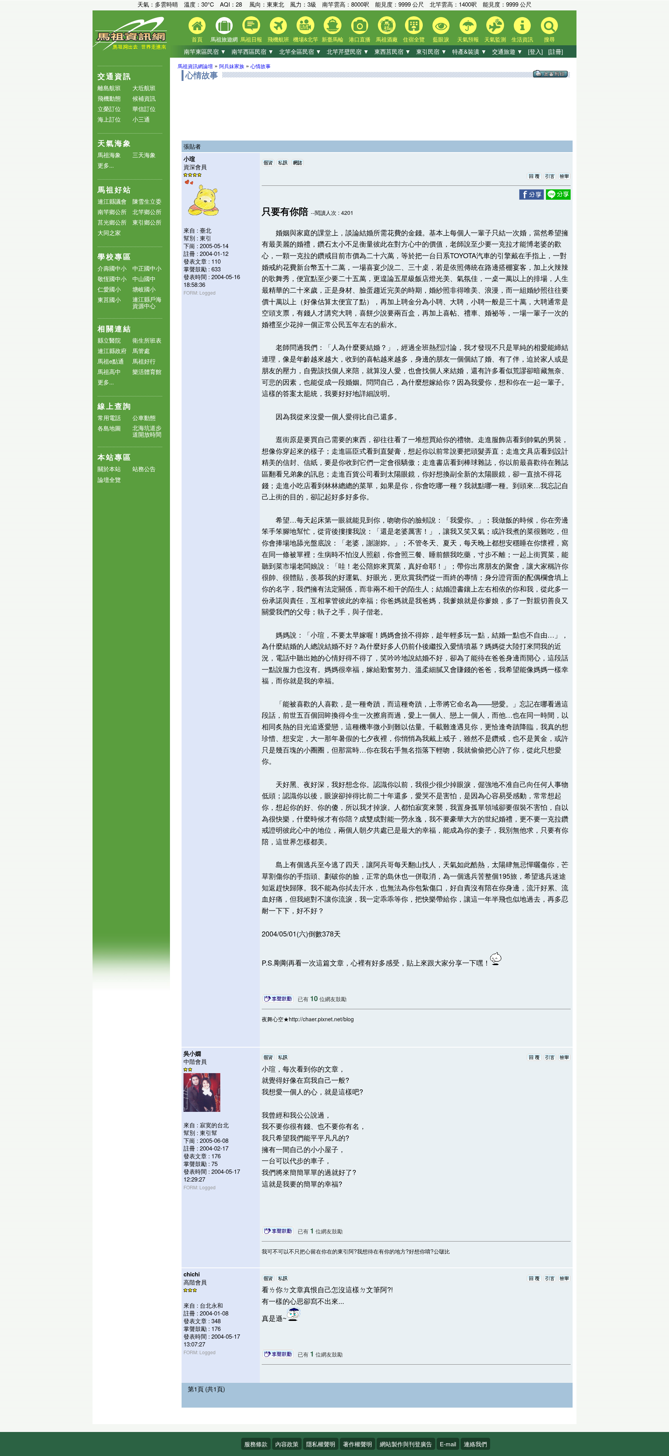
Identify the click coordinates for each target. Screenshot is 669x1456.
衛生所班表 (146, 340)
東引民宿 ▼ (431, 51)
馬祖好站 (115, 189)
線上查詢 (115, 406)
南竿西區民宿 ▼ (253, 51)
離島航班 (109, 87)
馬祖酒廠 (387, 39)
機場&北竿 (305, 39)
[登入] (535, 51)
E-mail (448, 1444)
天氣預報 (468, 39)
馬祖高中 (109, 371)
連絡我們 (475, 1444)
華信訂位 (144, 108)
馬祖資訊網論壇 (195, 66)
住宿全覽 (414, 39)
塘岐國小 (144, 289)
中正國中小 (146, 268)
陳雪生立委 (146, 201)
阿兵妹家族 (231, 66)
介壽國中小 (112, 268)
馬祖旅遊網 (224, 39)
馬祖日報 (251, 39)
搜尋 (549, 39)
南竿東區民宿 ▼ (205, 51)
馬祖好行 (144, 361)
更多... (106, 165)
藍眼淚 (441, 39)
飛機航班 (278, 39)
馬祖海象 (109, 154)
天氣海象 (115, 143)
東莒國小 (109, 299)
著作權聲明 (357, 1444)
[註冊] (555, 51)
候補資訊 (144, 98)
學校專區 (115, 256)
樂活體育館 (146, 371)
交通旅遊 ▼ (507, 51)
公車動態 (144, 417)
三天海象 (144, 154)
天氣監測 (495, 39)
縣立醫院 (109, 340)
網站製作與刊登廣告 (406, 1444)
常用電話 (109, 417)
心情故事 (260, 66)
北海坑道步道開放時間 (146, 430)
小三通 (141, 119)
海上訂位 (109, 119)
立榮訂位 (109, 108)
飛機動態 (109, 98)
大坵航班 (144, 87)
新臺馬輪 (332, 39)
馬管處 (141, 350)
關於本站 (109, 469)
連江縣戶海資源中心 (146, 302)
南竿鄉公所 (112, 211)
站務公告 (144, 469)
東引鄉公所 (146, 222)
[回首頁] (131, 49)
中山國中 (144, 278)
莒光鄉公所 (112, 222)
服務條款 (256, 1444)
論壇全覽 (109, 480)
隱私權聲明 (320, 1444)
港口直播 (360, 39)
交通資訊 (115, 76)
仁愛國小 (109, 289)
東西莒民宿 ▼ (392, 51)
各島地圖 (109, 428)
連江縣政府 (112, 350)
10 (314, 998)
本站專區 (115, 457)
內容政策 (286, 1444)
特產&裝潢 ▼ (469, 51)
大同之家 (109, 232)
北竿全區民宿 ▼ (300, 51)
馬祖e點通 (111, 361)
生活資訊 (522, 39)
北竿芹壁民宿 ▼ (348, 51)
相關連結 (115, 328)
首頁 (197, 39)
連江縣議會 (112, 201)
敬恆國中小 (112, 278)
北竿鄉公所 (146, 211)
